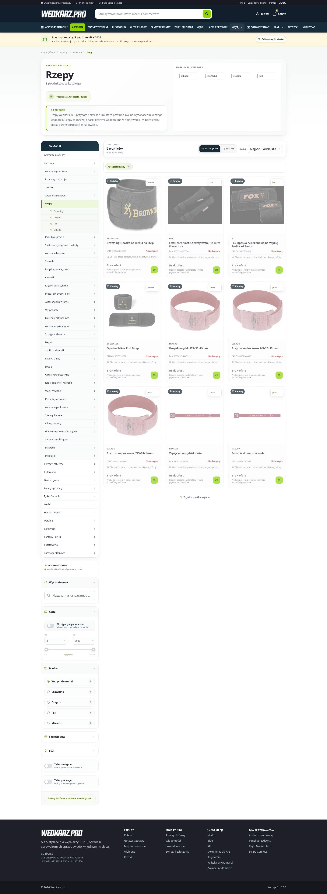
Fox (171, 238)
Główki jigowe (138, 27)
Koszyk (128, 857)
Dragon (173, 448)
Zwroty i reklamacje (219, 868)
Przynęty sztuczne (98, 27)
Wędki (200, 27)
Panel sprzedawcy (260, 840)
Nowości (293, 27)
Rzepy (89, 52)
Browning (112, 238)
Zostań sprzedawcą (261, 835)
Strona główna (48, 52)
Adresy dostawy (175, 835)
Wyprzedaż (309, 27)
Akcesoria (78, 27)
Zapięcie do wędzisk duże (185, 453)
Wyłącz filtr (68, 654)
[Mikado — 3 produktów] (188, 76)
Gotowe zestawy (134, 840)
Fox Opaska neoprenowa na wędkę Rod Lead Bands (255, 244)
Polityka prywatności (220, 862)
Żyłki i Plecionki (183, 27)
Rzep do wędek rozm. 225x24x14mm (130, 453)
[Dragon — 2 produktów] (240, 76)
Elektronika (119, 27)
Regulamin (213, 857)
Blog (242, 2)
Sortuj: (243, 148)
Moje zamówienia (135, 846)
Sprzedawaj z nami (257, 2)
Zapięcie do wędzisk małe (248, 453)
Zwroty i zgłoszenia (177, 851)
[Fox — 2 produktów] (266, 76)
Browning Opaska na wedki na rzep (130, 243)
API (209, 846)
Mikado (173, 343)
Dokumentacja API (218, 851)
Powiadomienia (175, 846)
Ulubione (129, 851)
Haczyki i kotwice (217, 27)
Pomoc (272, 2)
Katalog (64, 52)
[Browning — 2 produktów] (214, 76)
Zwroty (282, 2)
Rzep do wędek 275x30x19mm (188, 348)
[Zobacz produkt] (154, 269)
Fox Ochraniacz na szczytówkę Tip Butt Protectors (194, 244)
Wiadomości (173, 840)
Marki (210, 835)
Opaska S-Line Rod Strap (123, 348)
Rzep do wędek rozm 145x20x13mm (255, 348)
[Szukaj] (207, 14)
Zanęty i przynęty (161, 27)
